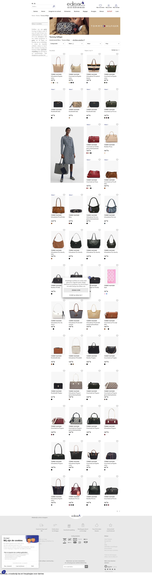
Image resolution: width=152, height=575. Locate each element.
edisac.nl (114, 556)
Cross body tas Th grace (92, 393)
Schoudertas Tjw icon (110, 217)
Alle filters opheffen (78, 40)
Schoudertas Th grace (110, 428)
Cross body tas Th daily (92, 287)
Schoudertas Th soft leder (58, 217)
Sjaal (105, 287)
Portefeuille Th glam (56, 393)
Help (105, 545)
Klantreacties (109, 571)
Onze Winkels (108, 539)
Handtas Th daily (55, 287)
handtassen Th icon (74, 498)
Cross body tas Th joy (92, 182)
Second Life (107, 541)
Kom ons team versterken (111, 550)
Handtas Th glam (91, 358)
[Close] (89, 277)
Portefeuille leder (55, 111)
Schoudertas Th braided (75, 358)
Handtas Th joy (108, 146)
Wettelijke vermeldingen (111, 546)
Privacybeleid (108, 548)
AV (105, 543)
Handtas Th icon (90, 498)
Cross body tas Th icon (110, 111)
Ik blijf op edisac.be (75, 295)
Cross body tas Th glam (110, 358)
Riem (70, 217)
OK (86, 566)
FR (34, 3)
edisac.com (107, 556)
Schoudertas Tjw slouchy (75, 252)
